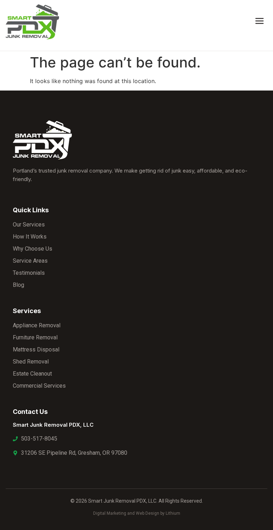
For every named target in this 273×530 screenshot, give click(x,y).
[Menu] (259, 22)
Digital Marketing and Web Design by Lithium (136, 513)
